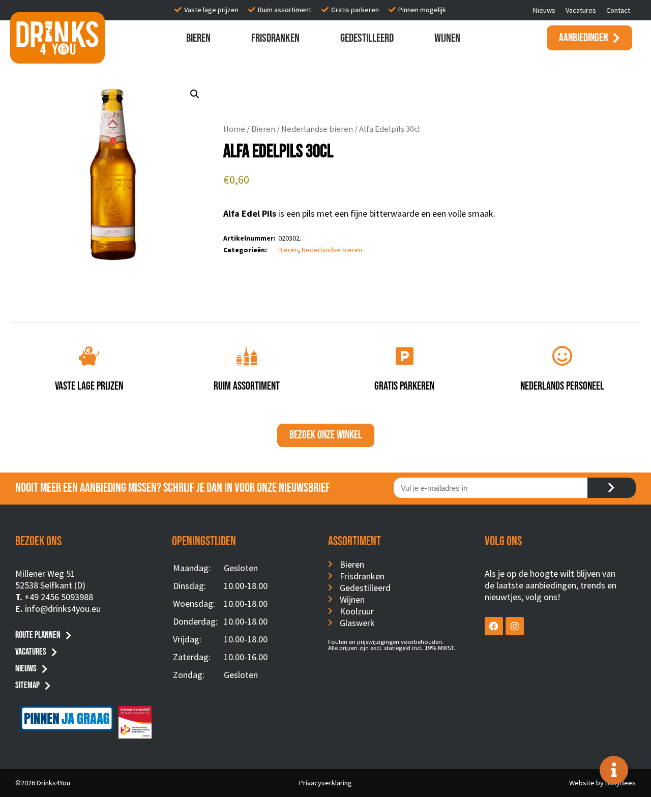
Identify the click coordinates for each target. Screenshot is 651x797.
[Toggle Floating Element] (614, 770)
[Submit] (611, 488)
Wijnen (447, 38)
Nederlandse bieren (317, 129)
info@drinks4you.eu (63, 608)
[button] (195, 94)
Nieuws (544, 10)
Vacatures (581, 10)
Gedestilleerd (367, 38)
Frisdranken (275, 38)
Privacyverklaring (325, 782)
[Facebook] (494, 626)
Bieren (198, 38)
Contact (618, 10)
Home (234, 129)
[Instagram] (515, 626)
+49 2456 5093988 (58, 597)
